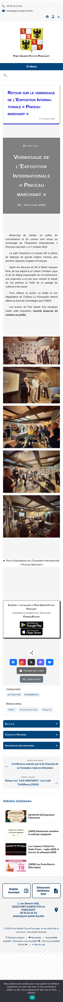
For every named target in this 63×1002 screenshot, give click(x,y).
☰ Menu (31, 66)
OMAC (11, 710)
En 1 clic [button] (10, 724)
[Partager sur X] (31, 662)
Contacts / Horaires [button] (15, 734)
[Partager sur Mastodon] (40, 662)
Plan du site (39, 944)
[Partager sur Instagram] (22, 662)
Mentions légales (16, 937)
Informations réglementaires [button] (19, 745)
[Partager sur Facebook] (13, 662)
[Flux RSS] (59, 17)
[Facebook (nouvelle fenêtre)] (47, 17)
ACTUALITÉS (14, 695)
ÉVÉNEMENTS (31, 695)
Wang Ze (47, 710)
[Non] (59, 990)
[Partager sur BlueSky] (49, 662)
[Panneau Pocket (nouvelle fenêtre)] (53, 17)
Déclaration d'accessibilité (25, 941)
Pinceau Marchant (28, 710)
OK (32, 997)
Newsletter (36, 937)
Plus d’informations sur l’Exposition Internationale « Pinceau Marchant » (32, 562)
